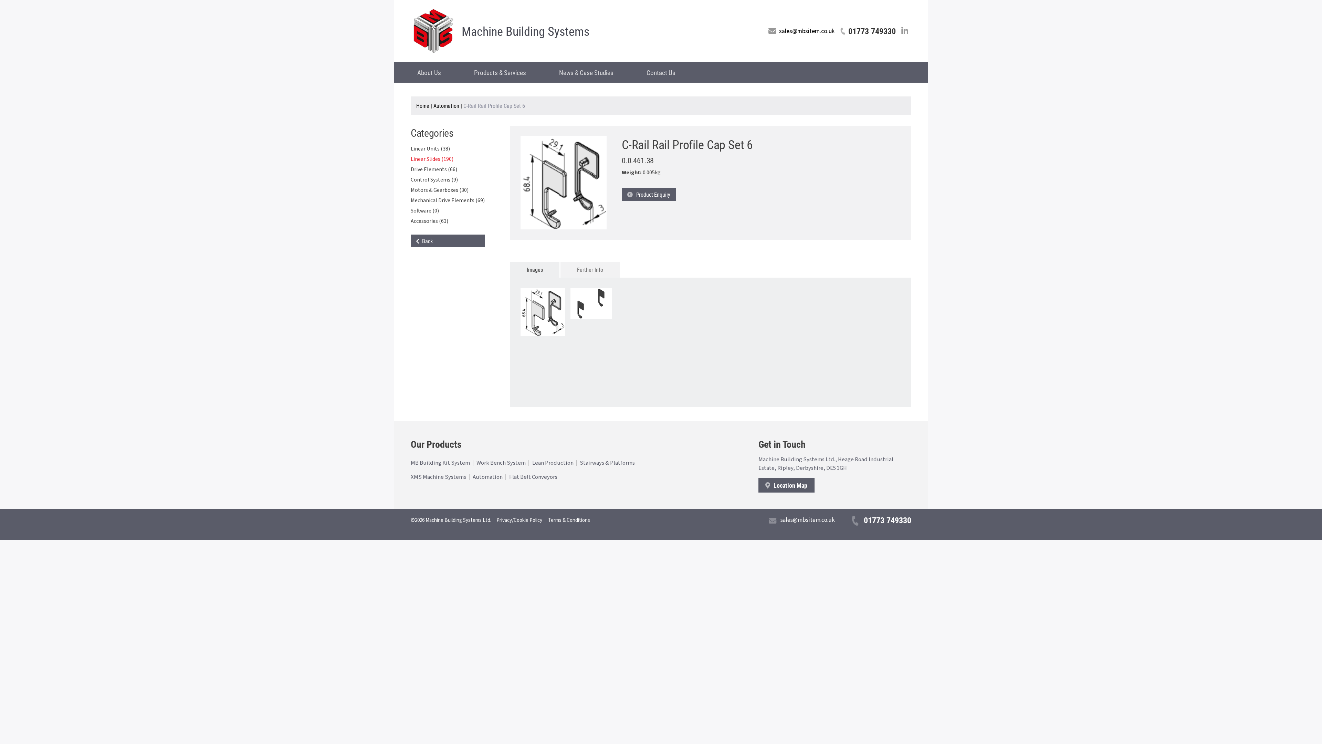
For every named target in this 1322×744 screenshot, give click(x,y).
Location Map (789, 485)
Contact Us (661, 72)
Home (422, 105)
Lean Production (553, 463)
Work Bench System (501, 463)
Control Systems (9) (434, 180)
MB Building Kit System (440, 463)
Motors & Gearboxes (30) (440, 190)
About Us (429, 72)
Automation (446, 105)
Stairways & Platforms (607, 463)
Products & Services (500, 72)
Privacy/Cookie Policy (519, 520)
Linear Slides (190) (432, 159)
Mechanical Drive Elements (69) (448, 200)
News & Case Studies (586, 72)
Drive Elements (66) (434, 169)
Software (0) (425, 211)
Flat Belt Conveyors (533, 477)
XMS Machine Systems (438, 477)
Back (426, 241)
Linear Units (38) (430, 149)
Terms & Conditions (569, 520)
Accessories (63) (429, 221)
